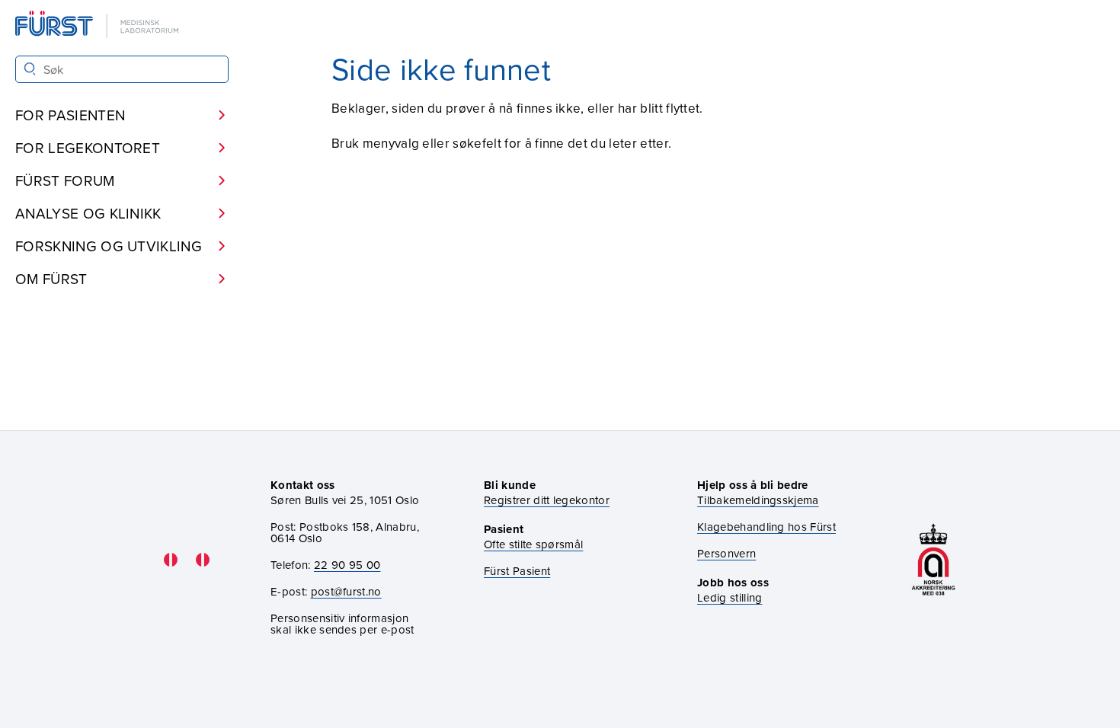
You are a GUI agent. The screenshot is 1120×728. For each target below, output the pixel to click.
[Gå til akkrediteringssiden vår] (933, 559)
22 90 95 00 (347, 565)
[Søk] (30, 69)
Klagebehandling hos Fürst (766, 526)
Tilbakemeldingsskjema (758, 500)
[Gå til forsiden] (98, 25)
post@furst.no (346, 591)
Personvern (726, 553)
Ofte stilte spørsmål (533, 544)
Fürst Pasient (517, 570)
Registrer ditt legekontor (547, 500)
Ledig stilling (729, 597)
